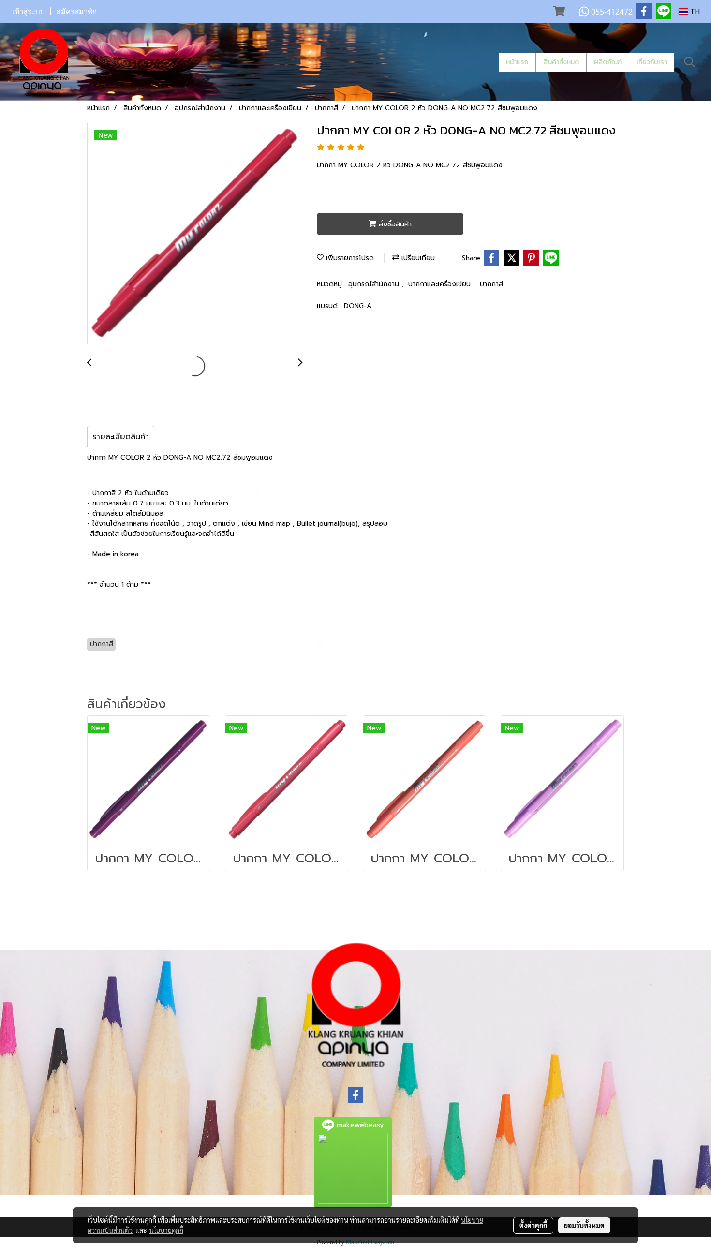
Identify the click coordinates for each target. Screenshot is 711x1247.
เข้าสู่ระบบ (28, 11)
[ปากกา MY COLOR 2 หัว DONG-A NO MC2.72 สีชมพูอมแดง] (195, 234)
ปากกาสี (491, 284)
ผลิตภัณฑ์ (608, 62)
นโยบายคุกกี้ (166, 1230)
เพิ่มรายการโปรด (349, 258)
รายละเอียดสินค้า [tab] (120, 437)
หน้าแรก (517, 62)
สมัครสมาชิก (77, 11)
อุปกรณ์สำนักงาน (374, 284)
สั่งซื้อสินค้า (394, 224)
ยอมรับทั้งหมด (584, 1225)
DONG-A (357, 306)
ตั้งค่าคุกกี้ (533, 1225)
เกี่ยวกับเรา (652, 62)
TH (694, 11)
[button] (689, 62)
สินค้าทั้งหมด (561, 62)
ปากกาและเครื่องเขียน (440, 284)
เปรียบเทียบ (417, 258)
